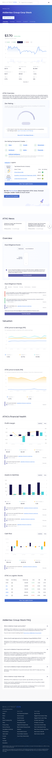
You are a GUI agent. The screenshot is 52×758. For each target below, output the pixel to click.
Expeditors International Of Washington (23, 175)
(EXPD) (34, 175)
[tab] (5, 21)
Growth (25, 145)
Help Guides (5, 733)
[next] (49, 226)
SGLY (7, 595)
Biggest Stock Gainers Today (40, 715)
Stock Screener (20, 715)
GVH (7, 589)
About (4, 713)
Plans (4, 722)
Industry (7, 162)
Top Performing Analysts (22, 713)
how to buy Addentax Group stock (32, 633)
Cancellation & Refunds (8, 729)
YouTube (4, 740)
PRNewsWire (7, 228)
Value (10, 145)
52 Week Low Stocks (39, 722)
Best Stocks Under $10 (39, 733)
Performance (5, 731)
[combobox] (28, 2)
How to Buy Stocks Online (23, 736)
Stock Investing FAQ (7, 720)
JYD (6, 585)
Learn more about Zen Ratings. (25, 130)
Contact (4, 736)
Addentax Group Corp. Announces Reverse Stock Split (13, 224)
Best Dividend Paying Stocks (23, 727)
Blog (4, 718)
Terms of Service (6, 727)
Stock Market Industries (22, 733)
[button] (26, 626)
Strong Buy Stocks (21, 722)
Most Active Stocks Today (40, 724)
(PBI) (22, 172)
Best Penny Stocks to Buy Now (41, 729)
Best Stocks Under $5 (39, 731)
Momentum (41, 145)
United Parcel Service (19, 178)
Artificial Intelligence (14, 154)
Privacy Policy (6, 724)
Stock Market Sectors (22, 731)
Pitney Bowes (17, 172)
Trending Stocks (20, 720)
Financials (40, 150)
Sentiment (11, 150)
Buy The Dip (37, 713)
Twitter (4, 738)
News (4, 715)
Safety (25, 150)
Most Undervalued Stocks (40, 727)
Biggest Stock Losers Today (40, 718)
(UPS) (25, 178)
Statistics (19, 729)
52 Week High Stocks (39, 720)
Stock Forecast (20, 718)
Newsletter (5, 742)
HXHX (7, 592)
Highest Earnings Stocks (22, 724)
